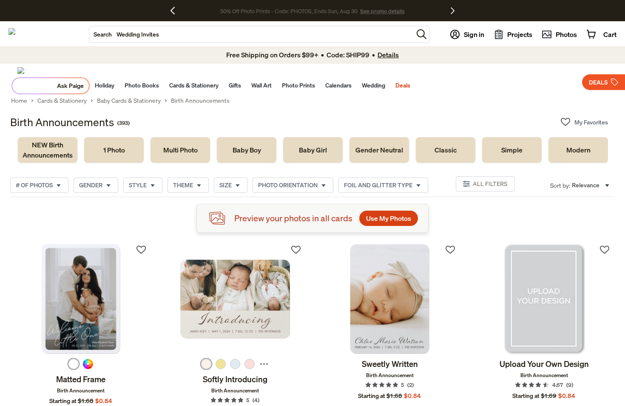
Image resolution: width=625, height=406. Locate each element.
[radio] (74, 364)
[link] (47, 150)
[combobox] (251, 34)
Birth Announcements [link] (200, 101)
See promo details (382, 11)
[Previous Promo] (175, 10)
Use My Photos (388, 218)
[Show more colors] (264, 364)
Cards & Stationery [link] (62, 101)
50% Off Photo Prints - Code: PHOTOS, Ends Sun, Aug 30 (289, 11)
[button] (421, 34)
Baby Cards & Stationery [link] (129, 101)
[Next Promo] (453, 10)
